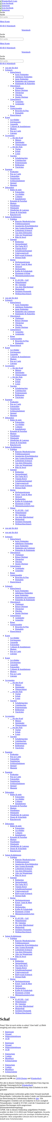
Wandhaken (15, 205)
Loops (17, 154)
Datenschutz (10, 1054)
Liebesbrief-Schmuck (23, 230)
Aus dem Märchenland (24, 287)
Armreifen (19, 102)
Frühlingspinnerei (22, 862)
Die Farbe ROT (21, 246)
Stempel (13, 183)
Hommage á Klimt (22, 911)
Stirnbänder (19, 142)
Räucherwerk (15, 215)
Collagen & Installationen (20, 126)
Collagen (18, 196)
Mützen (18, 140)
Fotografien (14, 176)
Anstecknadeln (16, 108)
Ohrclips (18, 95)
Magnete (13, 185)
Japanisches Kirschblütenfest (26, 226)
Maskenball (19, 289)
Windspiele (14, 208)
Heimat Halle (20, 257)
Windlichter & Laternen (19, 210)
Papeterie (8, 169)
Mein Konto (5, 21)
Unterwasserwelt (22, 253)
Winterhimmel (20, 282)
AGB (7, 1039)
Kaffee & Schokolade (23, 271)
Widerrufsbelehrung (13, 1036)
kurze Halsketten (22, 74)
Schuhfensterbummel (23, 251)
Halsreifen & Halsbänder (25, 550)
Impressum (9, 1032)
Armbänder (19, 104)
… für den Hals (16, 147)
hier (37, 1098)
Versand (8, 1034)
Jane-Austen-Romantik (24, 866)
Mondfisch (9, 1058)
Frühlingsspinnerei (22, 224)
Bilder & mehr (16, 190)
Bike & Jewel (20, 237)
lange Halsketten (21, 79)
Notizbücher (15, 178)
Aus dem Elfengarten (23, 233)
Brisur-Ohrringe (21, 90)
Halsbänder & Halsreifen (25, 83)
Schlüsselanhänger (17, 181)
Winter (12, 278)
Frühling (13, 219)
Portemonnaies (21, 163)
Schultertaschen (21, 158)
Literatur (13, 133)
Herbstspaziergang (22, 262)
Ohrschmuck (15, 86)
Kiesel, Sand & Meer (23, 264)
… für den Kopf (16, 138)
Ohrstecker (19, 93)
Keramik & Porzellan (18, 201)
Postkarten (14, 172)
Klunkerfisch (36, 1078)
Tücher (18, 149)
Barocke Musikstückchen (25, 221)
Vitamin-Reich (21, 248)
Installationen (20, 199)
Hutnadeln (19, 113)
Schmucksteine (11, 1061)
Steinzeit (18, 266)
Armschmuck (15, 99)
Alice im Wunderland (23, 235)
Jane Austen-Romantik (24, 228)
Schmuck (8, 70)
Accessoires (10, 135)
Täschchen (19, 167)
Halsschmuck (15, 72)
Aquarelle (14, 124)
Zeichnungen (15, 122)
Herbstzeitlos (20, 269)
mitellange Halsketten (23, 77)
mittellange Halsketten (24, 543)
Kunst (7, 117)
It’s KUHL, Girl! (22, 280)
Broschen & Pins (22, 111)
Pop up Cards (15, 131)
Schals (17, 151)
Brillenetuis (19, 165)
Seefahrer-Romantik (23, 291)
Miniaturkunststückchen (24, 276)
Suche (2, 12)
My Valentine (20, 285)
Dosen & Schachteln (18, 212)
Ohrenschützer (21, 144)
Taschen (13, 156)
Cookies (8, 1056)
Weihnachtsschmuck (23, 294)
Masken (13, 129)
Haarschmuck (15, 115)
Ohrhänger (19, 88)
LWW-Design (21, 1078)
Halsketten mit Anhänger (25, 81)
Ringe (12, 106)
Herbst (12, 260)
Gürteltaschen (20, 160)
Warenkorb (26, 30)
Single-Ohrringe (21, 97)
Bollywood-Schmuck (23, 255)
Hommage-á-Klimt (22, 273)
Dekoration (9, 187)
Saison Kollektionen (13, 217)
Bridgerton (19, 242)
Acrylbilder (14, 120)
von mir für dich (11, 68)
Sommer (13, 239)
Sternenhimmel (21, 244)
